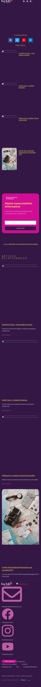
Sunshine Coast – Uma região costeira (27, 54)
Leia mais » (6, 335)
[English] (25, 1)
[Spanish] (31, 1)
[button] (10, 40)
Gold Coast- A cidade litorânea (26, 86)
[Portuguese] (28, 1)
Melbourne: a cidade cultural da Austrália (29, 119)
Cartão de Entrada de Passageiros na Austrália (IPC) (27, 152)
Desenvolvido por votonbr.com (10, 680)
